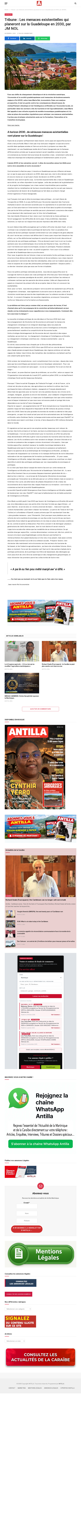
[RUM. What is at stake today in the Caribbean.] (10, 924)
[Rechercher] (75, 3)
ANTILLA (61, 1384)
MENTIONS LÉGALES (35, 1388)
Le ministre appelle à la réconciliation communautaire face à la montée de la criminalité (43, 932)
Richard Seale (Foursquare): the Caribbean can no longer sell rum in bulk (36, 900)
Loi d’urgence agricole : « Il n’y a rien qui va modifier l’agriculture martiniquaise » (19, 665)
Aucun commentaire (25, 33)
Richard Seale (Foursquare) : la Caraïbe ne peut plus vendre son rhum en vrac (58, 665)
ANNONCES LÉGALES (51, 1388)
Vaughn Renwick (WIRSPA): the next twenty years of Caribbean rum (40, 911)
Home (6, 9)
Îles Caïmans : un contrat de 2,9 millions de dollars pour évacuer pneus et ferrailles (46, 941)
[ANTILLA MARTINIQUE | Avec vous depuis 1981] (39, 3)
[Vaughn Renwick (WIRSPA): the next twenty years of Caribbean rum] (10, 914)
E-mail (27, 1203)
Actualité (8, 14)
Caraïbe (8, 895)
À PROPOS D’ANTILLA (67, 1388)
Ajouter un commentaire (40, 709)
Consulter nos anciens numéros (18, 1294)
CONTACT (12, 1388)
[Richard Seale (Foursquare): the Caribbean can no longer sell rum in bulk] (41, 876)
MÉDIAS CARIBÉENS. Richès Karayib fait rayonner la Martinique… (22, 697)
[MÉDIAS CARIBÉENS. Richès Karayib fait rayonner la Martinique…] (22, 683)
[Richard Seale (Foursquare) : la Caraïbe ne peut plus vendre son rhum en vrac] (59, 651)
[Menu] (6, 3)
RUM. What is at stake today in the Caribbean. (32, 921)
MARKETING (22, 1388)
